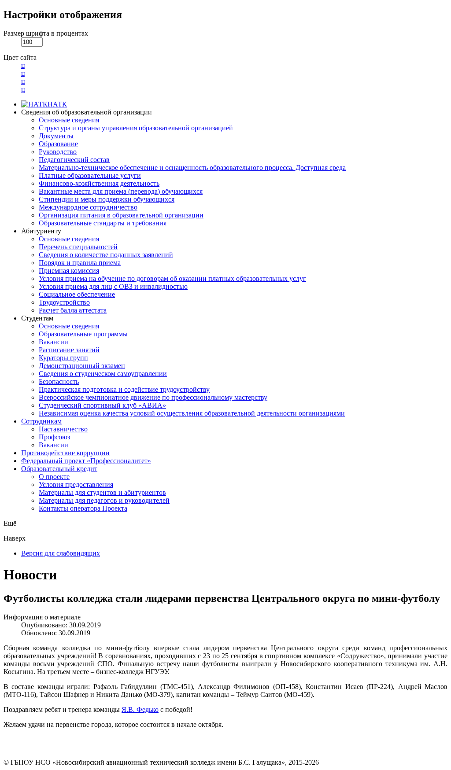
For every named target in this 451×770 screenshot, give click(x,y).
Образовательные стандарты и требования (102, 223)
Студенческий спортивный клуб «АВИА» (102, 405)
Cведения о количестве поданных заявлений (106, 254)
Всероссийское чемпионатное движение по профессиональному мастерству (153, 397)
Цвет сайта (20, 57)
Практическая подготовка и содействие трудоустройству (124, 389)
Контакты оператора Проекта (83, 508)
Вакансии (53, 342)
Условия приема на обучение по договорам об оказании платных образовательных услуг (172, 278)
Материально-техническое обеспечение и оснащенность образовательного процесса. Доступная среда (192, 167)
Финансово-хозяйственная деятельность (99, 183)
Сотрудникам (41, 421)
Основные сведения (69, 120)
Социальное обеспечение (77, 294)
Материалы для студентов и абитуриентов (102, 492)
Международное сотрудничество (88, 207)
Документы (56, 136)
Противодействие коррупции (65, 453)
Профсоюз (54, 437)
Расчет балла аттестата (73, 310)
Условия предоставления (76, 484)
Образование (58, 143)
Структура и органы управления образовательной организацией (136, 128)
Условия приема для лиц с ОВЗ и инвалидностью (113, 286)
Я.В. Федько (140, 709)
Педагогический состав (74, 159)
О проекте (54, 476)
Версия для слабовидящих (60, 553)
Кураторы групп (63, 357)
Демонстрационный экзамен (82, 365)
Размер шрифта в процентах (46, 33)
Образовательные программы (83, 334)
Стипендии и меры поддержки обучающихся (106, 199)
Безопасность (59, 381)
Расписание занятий (69, 350)
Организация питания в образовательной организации (121, 215)
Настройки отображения (63, 14)
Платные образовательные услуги (90, 175)
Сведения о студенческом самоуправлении (103, 373)
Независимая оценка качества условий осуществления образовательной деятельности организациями (192, 413)
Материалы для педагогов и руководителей (104, 500)
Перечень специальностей (78, 247)
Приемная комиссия (69, 270)
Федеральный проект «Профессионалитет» (86, 460)
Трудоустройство (64, 302)
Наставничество (63, 429)
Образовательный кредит (59, 468)
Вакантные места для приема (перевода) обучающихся (121, 191)
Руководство (58, 151)
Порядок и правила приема (80, 262)
